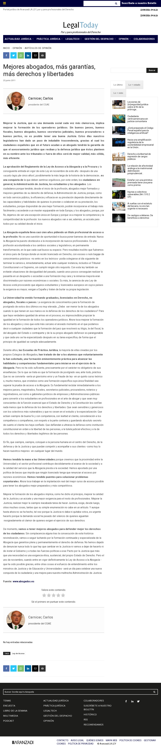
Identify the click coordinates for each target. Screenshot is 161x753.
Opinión (17, 48)
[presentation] (118, 85)
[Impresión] (42, 55)
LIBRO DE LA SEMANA (15, 710)
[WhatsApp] (21, 55)
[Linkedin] (28, 55)
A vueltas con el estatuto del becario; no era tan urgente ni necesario (140, 206)
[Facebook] (6, 55)
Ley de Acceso (18, 653)
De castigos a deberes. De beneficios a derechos (140, 216)
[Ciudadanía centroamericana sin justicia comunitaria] (118, 119)
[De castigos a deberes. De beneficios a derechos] (118, 218)
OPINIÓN (48, 720)
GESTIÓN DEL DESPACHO (57, 715)
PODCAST (8, 720)
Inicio (6, 48)
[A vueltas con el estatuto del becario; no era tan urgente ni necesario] (118, 206)
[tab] (118, 85)
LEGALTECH (50, 710)
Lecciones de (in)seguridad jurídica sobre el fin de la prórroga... (138, 106)
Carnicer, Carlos (40, 98)
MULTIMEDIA (10, 715)
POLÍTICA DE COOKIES (130, 740)
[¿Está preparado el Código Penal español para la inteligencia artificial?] (118, 130)
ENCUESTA (9, 705)
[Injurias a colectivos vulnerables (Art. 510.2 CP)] (118, 194)
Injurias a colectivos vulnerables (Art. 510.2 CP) (139, 194)
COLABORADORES (94, 700)
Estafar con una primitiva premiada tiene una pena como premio (140, 182)
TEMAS (7, 700)
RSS (86, 719)
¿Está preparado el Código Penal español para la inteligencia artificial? (140, 130)
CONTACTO (62, 740)
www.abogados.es (23, 581)
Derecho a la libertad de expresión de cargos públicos (139, 156)
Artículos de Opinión (38, 48)
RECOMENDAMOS (93, 724)
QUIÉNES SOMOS (94, 740)
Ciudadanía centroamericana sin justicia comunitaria (138, 119)
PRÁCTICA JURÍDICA (54, 705)
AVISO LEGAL (77, 740)
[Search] (116, 3)
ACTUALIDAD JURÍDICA (56, 700)
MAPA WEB (111, 740)
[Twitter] (13, 55)
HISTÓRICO (90, 714)
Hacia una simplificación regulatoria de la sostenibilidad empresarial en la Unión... (141, 144)
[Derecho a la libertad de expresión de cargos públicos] (118, 156)
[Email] (35, 55)
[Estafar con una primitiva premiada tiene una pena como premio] (118, 182)
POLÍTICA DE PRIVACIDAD (81, 743)
